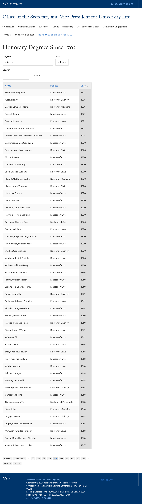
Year (57, 56)
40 (61, 458)
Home (6, 34)
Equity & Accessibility (63, 26)
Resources (43, 26)
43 (78, 458)
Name (8, 85)
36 (38, 458)
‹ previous (20, 458)
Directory (107, 480)
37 (44, 458)
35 (33, 458)
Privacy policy (53, 479)
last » (17, 463)
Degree (7, 56)
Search (6, 69)
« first (7, 458)
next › (7, 463)
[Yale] (7, 479)
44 (84, 458)
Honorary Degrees (24, 34)
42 (72, 458)
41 (67, 458)
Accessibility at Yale (35, 479)
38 (49, 458)
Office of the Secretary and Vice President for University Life (67, 17)
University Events (26, 26)
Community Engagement (115, 26)
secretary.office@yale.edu (38, 498)
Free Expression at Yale (88, 26)
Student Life (8, 26)
